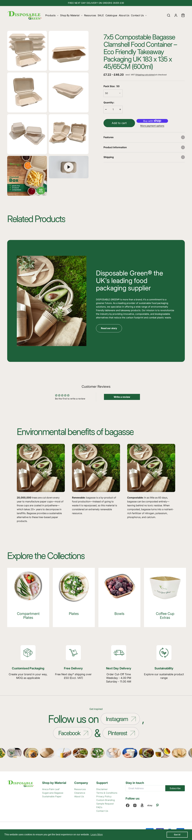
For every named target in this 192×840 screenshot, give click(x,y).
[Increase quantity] (120, 109)
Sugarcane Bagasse (52, 792)
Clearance (79, 792)
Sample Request (105, 803)
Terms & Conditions (106, 792)
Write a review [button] (122, 396)
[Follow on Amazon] (142, 805)
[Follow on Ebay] (149, 805)
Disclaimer (102, 789)
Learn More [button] (97, 834)
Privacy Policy (103, 796)
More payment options (152, 125)
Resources (90, 15)
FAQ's (99, 807)
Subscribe (175, 788)
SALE (101, 15)
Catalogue (111, 15)
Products (50, 15)
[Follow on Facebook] (128, 805)
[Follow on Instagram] (135, 805)
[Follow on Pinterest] (157, 805)
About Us (124, 15)
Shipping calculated (145, 74)
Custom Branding (105, 800)
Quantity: (109, 102)
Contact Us (137, 15)
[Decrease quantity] (106, 109)
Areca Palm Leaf (51, 789)
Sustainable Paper (52, 796)
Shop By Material (69, 15)
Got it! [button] (177, 834)
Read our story (109, 328)
